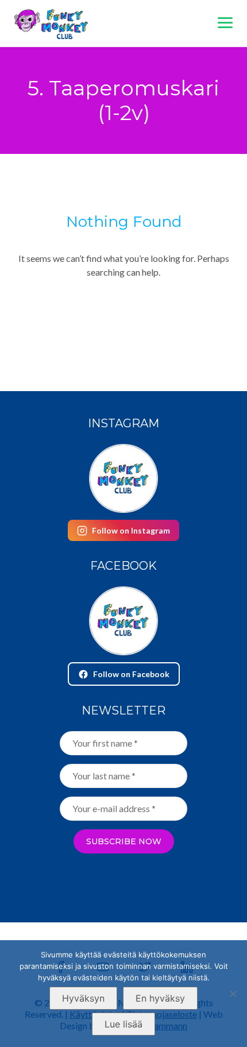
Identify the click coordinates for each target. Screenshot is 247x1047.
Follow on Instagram (131, 530)
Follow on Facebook (131, 674)
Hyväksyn (83, 998)
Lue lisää (123, 1024)
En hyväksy (160, 998)
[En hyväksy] (232, 993)
